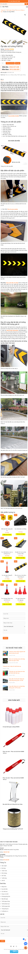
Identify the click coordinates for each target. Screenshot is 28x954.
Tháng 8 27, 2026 (12, 655)
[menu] (27, 7)
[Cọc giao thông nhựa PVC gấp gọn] (20, 590)
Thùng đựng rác (5, 908)
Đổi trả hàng (4, 873)
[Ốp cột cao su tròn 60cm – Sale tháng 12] (20, 566)
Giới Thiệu (4, 875)
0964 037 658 (16, 1)
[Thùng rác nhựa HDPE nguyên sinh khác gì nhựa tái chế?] (5, 651)
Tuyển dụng (4, 878)
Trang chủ (3, 10)
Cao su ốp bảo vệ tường (12, 282)
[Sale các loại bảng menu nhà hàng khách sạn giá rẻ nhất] (5, 659)
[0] (25, 940)
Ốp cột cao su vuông (13, 209)
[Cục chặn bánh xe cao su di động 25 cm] (6, 543)
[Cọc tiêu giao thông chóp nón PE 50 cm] (6, 590)
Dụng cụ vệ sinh (5, 894)
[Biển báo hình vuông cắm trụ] (6, 520)
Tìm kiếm (26, 4)
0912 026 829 (6, 859)
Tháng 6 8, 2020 (12, 682)
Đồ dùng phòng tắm (6, 896)
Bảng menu (4, 886)
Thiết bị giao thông (10, 10)
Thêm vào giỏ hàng (10, 63)
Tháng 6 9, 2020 (12, 675)
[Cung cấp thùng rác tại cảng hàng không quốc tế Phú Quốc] (5, 686)
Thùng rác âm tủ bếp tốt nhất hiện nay (12, 666)
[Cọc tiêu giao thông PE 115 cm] (6, 566)
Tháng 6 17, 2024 (6, 668)
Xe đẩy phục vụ (5, 911)
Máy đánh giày (5, 898)
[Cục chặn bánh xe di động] (20, 520)
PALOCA (5, 949)
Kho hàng (4, 868)
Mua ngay (18, 63)
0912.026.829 (10, 69)
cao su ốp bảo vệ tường (13, 115)
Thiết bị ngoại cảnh (6, 906)
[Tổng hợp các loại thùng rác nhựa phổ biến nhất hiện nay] (5, 671)
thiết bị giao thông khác (12, 330)
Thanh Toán (4, 870)
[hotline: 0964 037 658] (25, 948)
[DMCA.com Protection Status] (14, 951)
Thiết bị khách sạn (6, 903)
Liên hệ (3, 880)
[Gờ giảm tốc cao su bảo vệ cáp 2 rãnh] (20, 543)
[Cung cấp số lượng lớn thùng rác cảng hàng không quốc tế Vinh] (5, 678)
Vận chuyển (4, 865)
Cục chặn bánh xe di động (20, 529)
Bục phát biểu (5, 889)
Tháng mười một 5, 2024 (13, 662)
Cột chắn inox (4, 891)
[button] (25, 15)
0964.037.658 (10, 67)
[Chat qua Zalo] (25, 944)
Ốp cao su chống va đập (11, 74)
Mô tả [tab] (2, 79)
